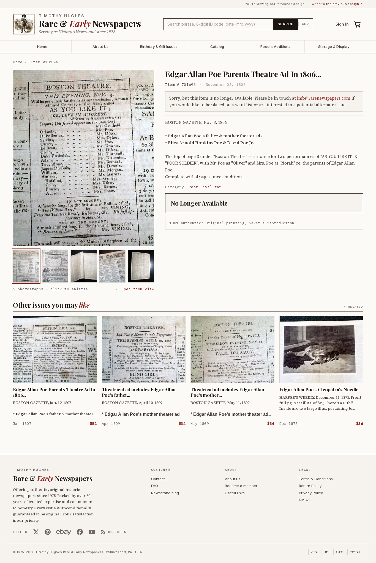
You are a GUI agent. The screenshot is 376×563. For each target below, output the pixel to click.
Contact (158, 479)
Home (42, 46)
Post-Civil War (205, 187)
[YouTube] (92, 532)
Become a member (241, 485)
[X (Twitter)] (36, 532)
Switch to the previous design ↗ (336, 4)
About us (232, 479)
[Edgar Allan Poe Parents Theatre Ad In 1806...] (26, 266)
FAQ (154, 485)
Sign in (342, 24)
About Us (100, 46)
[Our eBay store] (63, 532)
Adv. (306, 24)
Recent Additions (275, 46)
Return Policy (310, 485)
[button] (83, 158)
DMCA (304, 500)
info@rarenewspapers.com (323, 98)
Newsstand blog (165, 493)
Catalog (217, 46)
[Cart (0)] (357, 24)
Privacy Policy (311, 493)
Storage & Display (333, 46)
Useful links (235, 493)
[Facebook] (80, 532)
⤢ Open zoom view (135, 289)
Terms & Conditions (316, 479)
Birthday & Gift (159, 46)
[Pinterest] (48, 532)
